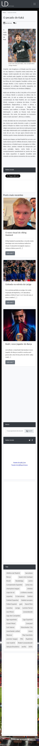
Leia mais (10, 253)
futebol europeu (26, 600)
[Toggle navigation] (34, 4)
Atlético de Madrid (13, 573)
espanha (9, 596)
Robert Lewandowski (25, 643)
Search (30, 431)
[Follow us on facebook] (32, 440)
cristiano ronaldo (26, 592)
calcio (30, 581)
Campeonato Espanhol (14, 585)
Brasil (8, 581)
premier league (11, 639)
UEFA (30, 647)
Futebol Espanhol (12, 600)
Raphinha (29, 639)
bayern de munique (25, 577)
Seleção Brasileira (12, 647)
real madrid (10, 643)
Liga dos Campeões (13, 616)
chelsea (29, 589)
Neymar (9, 635)
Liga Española (27, 620)
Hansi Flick (28, 604)
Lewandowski (27, 612)
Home (4, 12)
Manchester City (26, 627)
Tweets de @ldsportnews (19, 465)
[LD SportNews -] (8, 4)
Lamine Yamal (27, 608)
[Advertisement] (19, 402)
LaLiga (17, 608)
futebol (30, 596)
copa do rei (10, 592)
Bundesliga (19, 581)
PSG (21, 639)
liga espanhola (11, 620)
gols (21, 604)
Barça (8, 577)
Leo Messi (10, 612)
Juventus (9, 608)
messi (30, 631)
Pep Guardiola (27, 635)
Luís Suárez (10, 627)
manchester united (13, 631)
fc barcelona (20, 596)
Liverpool (29, 623)
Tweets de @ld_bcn (19, 463)
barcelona (28, 573)
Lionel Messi (10, 623)
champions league (12, 589)
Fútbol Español (11, 604)
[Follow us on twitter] (29, 440)
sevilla (24, 647)
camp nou (29, 585)
